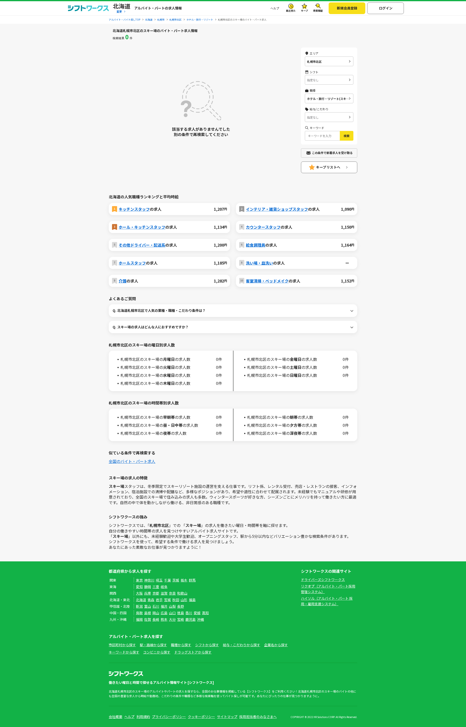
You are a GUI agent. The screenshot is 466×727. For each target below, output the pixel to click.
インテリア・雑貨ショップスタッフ (277, 209)
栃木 (184, 580)
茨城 (175, 580)
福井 (164, 606)
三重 (155, 586)
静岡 (147, 586)
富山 (147, 606)
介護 (122, 281)
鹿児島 (190, 619)
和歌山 (182, 593)
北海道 (141, 599)
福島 (192, 599)
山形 (184, 599)
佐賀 (147, 619)
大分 (172, 619)
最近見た (291, 10)
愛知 (139, 586)
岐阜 (164, 586)
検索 (347, 136)
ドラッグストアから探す (193, 652)
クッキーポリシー (201, 716)
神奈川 (149, 580)
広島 (164, 612)
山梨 (172, 606)
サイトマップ (227, 716)
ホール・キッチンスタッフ (142, 227)
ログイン (385, 8)
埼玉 (159, 580)
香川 (188, 612)
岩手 (159, 599)
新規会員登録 (347, 8)
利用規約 (143, 716)
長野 (180, 606)
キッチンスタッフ (134, 209)
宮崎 (180, 619)
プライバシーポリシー (169, 716)
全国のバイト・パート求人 (132, 461)
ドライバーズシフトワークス (323, 579)
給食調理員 (255, 245)
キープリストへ (328, 167)
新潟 (139, 606)
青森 (151, 599)
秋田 (175, 599)
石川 (155, 606)
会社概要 (115, 716)
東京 (139, 580)
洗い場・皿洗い (259, 263)
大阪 (139, 593)
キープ (304, 10)
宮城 (167, 599)
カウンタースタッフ (263, 227)
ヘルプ (274, 8)
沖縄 (200, 619)
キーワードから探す (124, 652)
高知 (205, 612)
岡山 (155, 612)
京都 (155, 593)
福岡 (139, 619)
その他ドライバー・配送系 (142, 245)
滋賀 (164, 593)
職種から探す (181, 644)
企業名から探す (276, 644)
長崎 (155, 619)
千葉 (167, 580)
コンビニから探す (156, 652)
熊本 (164, 619)
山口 (172, 612)
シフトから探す (207, 644)
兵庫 (147, 593)
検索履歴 (318, 10)
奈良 (172, 593)
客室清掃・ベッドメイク (267, 281)
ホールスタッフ (132, 263)
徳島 (180, 612)
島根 (147, 612)
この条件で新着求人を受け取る (332, 153)
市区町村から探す (122, 644)
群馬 (192, 580)
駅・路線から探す (153, 644)
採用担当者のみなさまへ (258, 716)
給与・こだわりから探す (241, 644)
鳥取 (139, 612)
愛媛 (197, 612)
